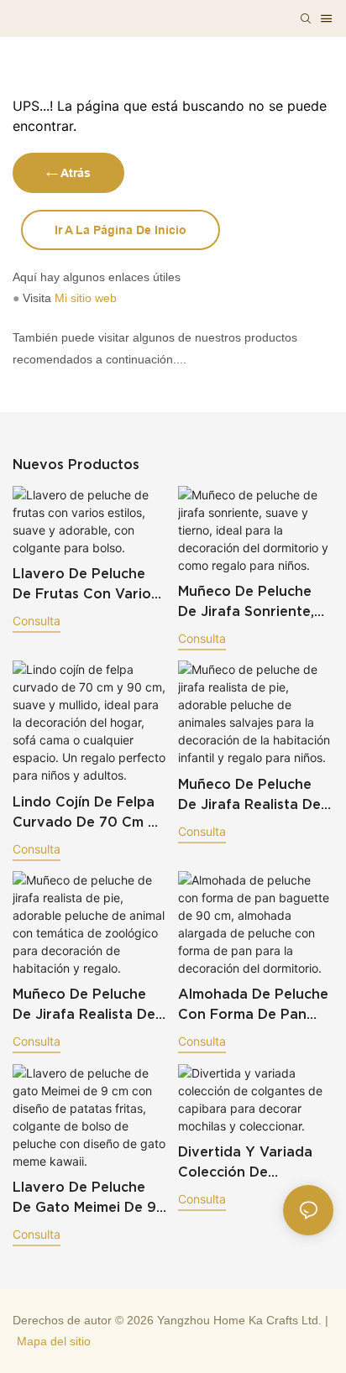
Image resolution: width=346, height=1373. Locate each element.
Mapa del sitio (54, 1341)
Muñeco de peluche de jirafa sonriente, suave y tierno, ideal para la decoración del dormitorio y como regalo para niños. (251, 602)
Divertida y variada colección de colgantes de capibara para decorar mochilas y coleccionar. (245, 1163)
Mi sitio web (86, 298)
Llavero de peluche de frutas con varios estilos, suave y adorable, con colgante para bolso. (85, 584)
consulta (36, 620)
